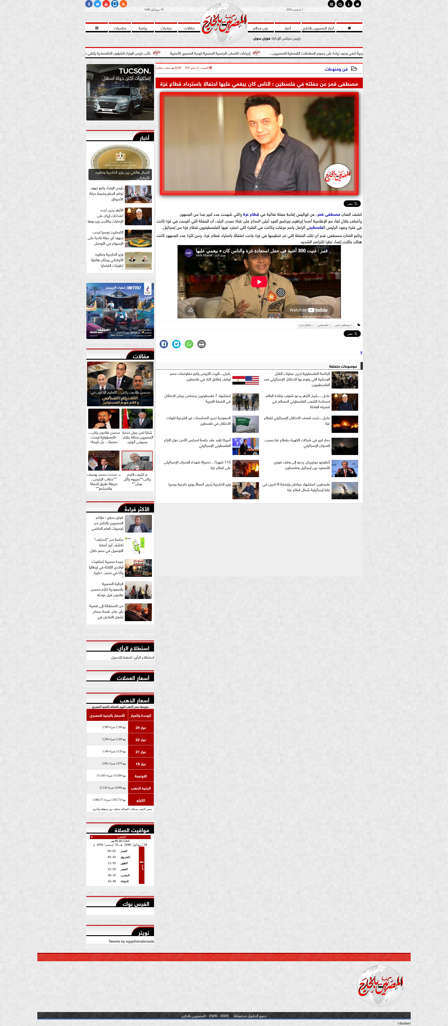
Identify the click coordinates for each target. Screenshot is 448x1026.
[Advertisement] (259, 543)
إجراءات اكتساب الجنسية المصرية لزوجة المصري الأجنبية (263, 52)
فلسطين (316, 226)
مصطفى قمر (328, 213)
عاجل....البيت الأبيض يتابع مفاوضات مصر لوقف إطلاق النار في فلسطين (200, 376)
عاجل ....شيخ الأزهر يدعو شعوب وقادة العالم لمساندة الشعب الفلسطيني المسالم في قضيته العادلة (298, 401)
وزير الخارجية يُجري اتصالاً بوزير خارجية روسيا (199, 484)
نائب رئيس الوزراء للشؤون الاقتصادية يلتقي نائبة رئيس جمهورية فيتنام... (150, 52)
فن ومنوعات (336, 68)
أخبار (144, 136)
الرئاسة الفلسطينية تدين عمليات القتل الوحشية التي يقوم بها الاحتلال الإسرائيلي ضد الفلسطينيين (297, 378)
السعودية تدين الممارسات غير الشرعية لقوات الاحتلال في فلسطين (198, 420)
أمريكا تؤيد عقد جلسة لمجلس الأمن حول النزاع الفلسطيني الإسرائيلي (197, 442)
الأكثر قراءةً (137, 508)
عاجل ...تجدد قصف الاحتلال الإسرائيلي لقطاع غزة (297, 420)
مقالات (141, 355)
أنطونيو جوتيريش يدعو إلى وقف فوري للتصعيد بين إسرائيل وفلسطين (302, 464)
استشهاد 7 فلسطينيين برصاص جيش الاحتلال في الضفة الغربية (197, 398)
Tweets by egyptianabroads (131, 940)
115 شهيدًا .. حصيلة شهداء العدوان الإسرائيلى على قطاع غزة (197, 464)
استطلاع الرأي (133, 647)
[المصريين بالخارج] (120, 93)
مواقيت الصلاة (132, 829)
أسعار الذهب (134, 699)
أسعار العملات (133, 676)
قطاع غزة (251, 213)
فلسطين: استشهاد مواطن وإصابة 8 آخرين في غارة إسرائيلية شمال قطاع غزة (296, 486)
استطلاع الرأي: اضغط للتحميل (132, 656)
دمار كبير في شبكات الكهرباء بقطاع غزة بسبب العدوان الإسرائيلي (297, 442)
